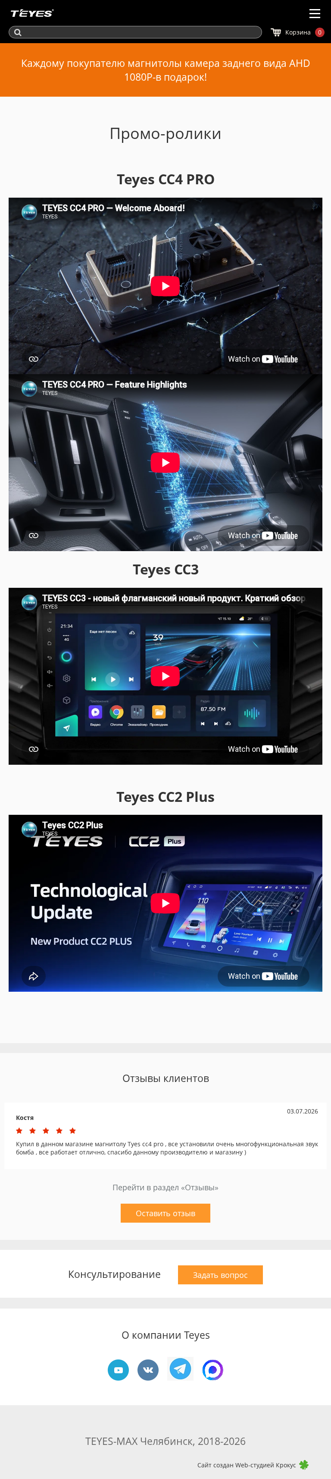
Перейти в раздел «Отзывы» (165, 1187)
